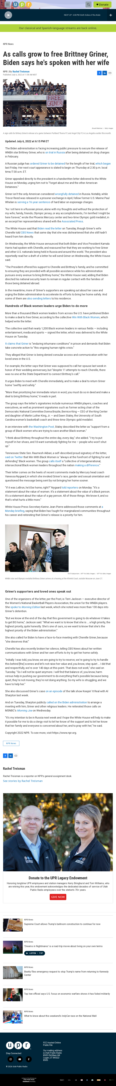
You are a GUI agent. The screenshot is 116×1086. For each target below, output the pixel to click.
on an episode (54, 691)
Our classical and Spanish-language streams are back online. (58, 28)
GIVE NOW (58, 897)
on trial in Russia (55, 152)
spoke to (25, 607)
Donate (103, 4)
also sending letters (39, 298)
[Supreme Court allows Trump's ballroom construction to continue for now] (13, 925)
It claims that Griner (17, 343)
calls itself (55, 461)
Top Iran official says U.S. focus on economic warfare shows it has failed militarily (67, 993)
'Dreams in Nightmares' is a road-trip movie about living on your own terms (63, 946)
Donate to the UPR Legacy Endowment (58, 878)
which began (103, 163)
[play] (8, 15)
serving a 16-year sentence (33, 202)
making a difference (87, 465)
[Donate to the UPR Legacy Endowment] (58, 832)
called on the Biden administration (67, 702)
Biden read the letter (49, 228)
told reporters (70, 487)
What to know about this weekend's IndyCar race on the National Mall (60, 1015)
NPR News (8, 43)
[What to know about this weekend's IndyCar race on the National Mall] (13, 1016)
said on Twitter (14, 457)
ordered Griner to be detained (47, 163)
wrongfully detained (67, 194)
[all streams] (111, 15)
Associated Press (72, 221)
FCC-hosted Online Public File (52, 1044)
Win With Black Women (86, 317)
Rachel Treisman (21, 71)
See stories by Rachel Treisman (23, 781)
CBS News (27, 232)
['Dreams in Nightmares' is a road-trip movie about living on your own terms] (13, 947)
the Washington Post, (41, 426)
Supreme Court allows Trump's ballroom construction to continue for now (62, 924)
